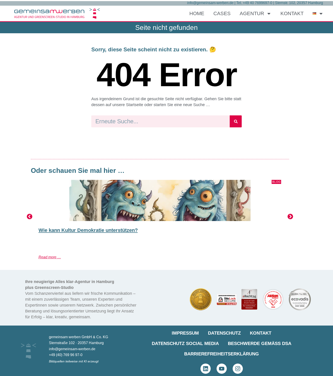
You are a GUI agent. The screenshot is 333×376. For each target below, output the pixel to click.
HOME (196, 13)
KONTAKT (292, 13)
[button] (29, 216)
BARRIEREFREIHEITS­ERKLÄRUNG (221, 353)
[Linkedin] (205, 369)
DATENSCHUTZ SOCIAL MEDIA (185, 343)
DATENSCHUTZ (224, 333)
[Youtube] (222, 369)
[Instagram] (238, 369)
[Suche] (236, 121)
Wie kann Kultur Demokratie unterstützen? (88, 230)
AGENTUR (252, 13)
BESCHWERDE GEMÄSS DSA (259, 343)
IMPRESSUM (185, 333)
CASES (222, 13)
